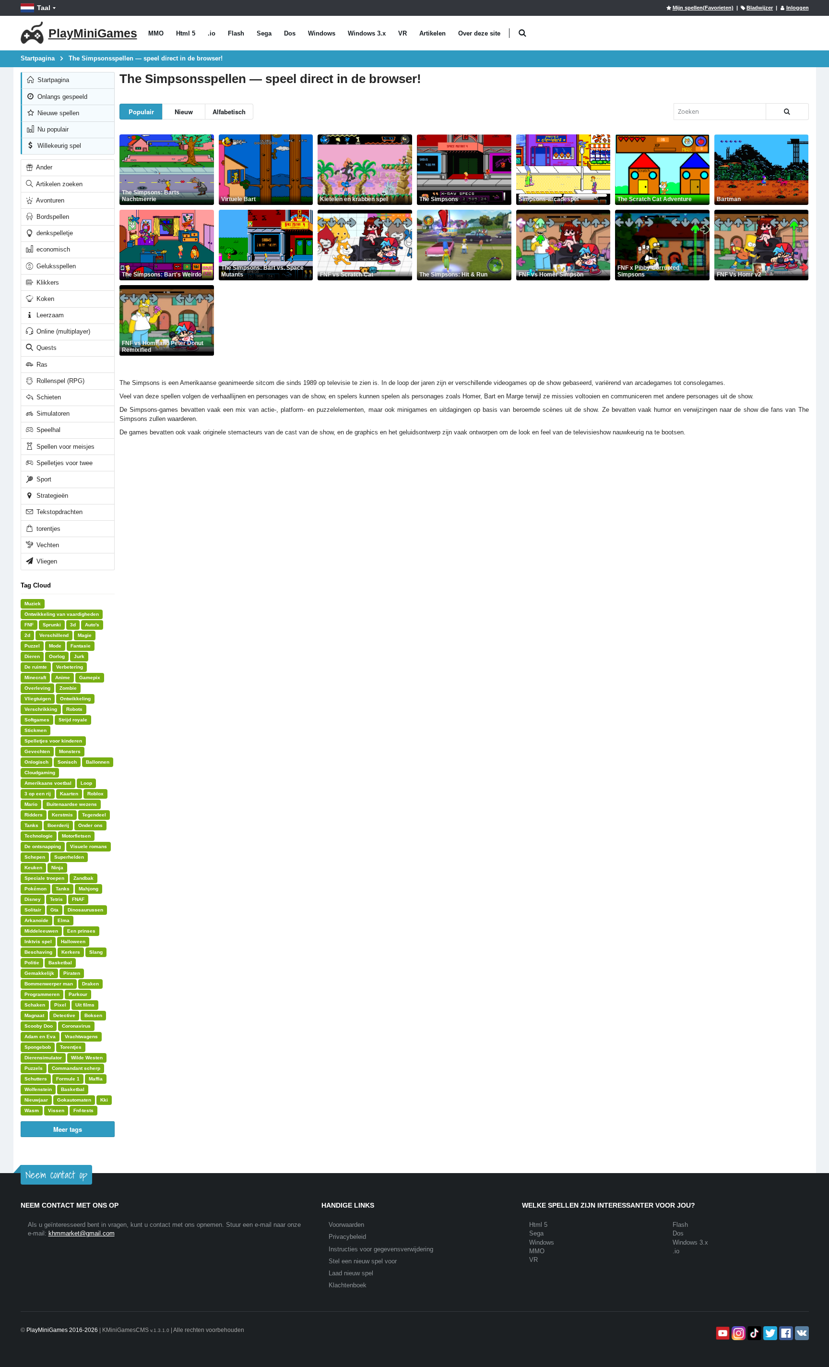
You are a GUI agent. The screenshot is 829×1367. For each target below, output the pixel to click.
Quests (46, 347)
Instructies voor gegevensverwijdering (381, 1249)
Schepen (34, 857)
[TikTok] (753, 1333)
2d (27, 635)
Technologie (38, 836)
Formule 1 (68, 1078)
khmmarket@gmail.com (81, 1233)
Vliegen (46, 561)
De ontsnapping (42, 846)
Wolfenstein (38, 1089)
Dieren (32, 656)
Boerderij (58, 825)
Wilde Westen (87, 1057)
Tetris (56, 899)
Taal (43, 8)
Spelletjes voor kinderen (53, 740)
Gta (54, 909)
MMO (156, 33)
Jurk (79, 656)
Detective (64, 1015)
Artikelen (432, 33)
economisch (52, 249)
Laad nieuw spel (351, 1273)
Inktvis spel (38, 941)
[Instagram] (738, 1333)
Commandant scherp (76, 1068)
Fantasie (81, 645)
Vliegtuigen (37, 698)
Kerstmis (62, 814)
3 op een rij (37, 793)
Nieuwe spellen (57, 113)
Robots (74, 709)
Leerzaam (49, 315)
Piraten (71, 973)
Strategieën (51, 495)
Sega (264, 33)
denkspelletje (54, 233)
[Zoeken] (787, 111)
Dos (290, 33)
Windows (321, 33)
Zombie (68, 688)
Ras (41, 364)
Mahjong (88, 888)
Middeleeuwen (41, 931)
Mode (55, 645)
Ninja (57, 867)
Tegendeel (94, 814)
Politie (31, 962)
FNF (29, 624)
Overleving (37, 688)
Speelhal (47, 429)
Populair (141, 111)
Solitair (32, 909)
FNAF (78, 899)
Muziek (32, 603)
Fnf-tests (83, 1110)
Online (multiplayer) (62, 331)
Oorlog (57, 656)
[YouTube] (722, 1333)
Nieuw (184, 111)
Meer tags (67, 1129)
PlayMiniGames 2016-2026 (62, 1330)
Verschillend (54, 635)
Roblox (95, 793)
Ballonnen (97, 762)
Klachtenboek (348, 1285)
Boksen (93, 1015)
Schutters (35, 1078)
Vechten (47, 545)
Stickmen (35, 730)
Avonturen (49, 200)
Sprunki (52, 624)
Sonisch (67, 762)
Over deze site (479, 33)
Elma (64, 920)
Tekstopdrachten (59, 512)
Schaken (34, 1004)
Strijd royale (73, 719)
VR (402, 33)
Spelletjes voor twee (64, 463)
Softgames (36, 719)
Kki (104, 1100)
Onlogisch (36, 762)
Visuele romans (88, 846)
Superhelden (69, 857)
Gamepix (89, 677)
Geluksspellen (55, 266)
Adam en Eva (40, 1036)
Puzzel (32, 645)
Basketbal (60, 962)
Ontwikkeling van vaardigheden (61, 614)
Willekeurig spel (58, 145)
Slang (96, 952)
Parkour (78, 994)
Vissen (56, 1110)
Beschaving (38, 952)
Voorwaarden (346, 1224)
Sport (43, 479)
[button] (523, 33)
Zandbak (83, 878)
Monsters (70, 751)
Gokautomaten (74, 1100)
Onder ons (90, 825)
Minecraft (35, 677)
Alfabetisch (229, 111)
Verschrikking (40, 709)
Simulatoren (52, 413)
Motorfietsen (76, 836)
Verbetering (69, 667)
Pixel (60, 1004)
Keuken (33, 867)
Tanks (31, 825)
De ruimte (35, 667)
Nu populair (52, 129)
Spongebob (37, 1047)
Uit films (85, 1004)
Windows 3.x (367, 33)
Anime (62, 677)
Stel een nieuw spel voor (363, 1261)
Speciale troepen (44, 878)
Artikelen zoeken (59, 184)
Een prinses (81, 931)
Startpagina (52, 80)
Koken (44, 298)
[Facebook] (785, 1333)
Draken (90, 983)
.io (211, 33)
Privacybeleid (347, 1236)
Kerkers (70, 952)
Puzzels (33, 1068)
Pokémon (35, 888)
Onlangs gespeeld (61, 96)
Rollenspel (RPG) (59, 380)
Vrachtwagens (81, 1036)
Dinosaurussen (85, 909)
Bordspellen (52, 216)
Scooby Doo (38, 1026)
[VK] (801, 1333)
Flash (236, 33)
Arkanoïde (36, 920)
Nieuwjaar (36, 1100)
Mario (30, 804)
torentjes (47, 528)
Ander (43, 167)
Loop (86, 783)
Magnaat (34, 1015)
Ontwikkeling (75, 698)
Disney (32, 899)
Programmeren (41, 994)
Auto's (92, 624)
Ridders (33, 814)
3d (73, 624)
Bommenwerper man (48, 983)
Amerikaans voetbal (47, 783)
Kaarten (69, 793)
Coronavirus (76, 1026)
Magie (85, 635)
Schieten (48, 397)
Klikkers (47, 282)
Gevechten (37, 751)
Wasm (31, 1110)
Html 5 (185, 33)
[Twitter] (769, 1333)
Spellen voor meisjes (65, 446)
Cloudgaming (39, 772)
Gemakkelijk (39, 973)
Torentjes (71, 1047)
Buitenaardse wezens (72, 804)
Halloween (73, 941)
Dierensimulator (43, 1057)
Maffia (96, 1078)
